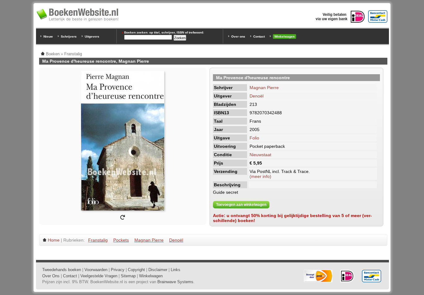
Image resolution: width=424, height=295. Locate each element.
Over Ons (51, 276)
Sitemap (128, 276)
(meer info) (260, 176)
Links (175, 269)
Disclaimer (157, 269)
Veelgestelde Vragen (98, 276)
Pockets (121, 240)
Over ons (238, 36)
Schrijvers (69, 36)
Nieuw (48, 36)
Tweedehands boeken (61, 269)
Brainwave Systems (175, 281)
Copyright (136, 269)
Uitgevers (92, 36)
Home (54, 240)
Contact (259, 36)
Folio (254, 137)
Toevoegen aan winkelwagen (241, 204)
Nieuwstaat (260, 154)
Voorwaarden (95, 269)
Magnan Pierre (264, 87)
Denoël (257, 95)
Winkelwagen (284, 36)
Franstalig (98, 240)
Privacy (117, 269)
